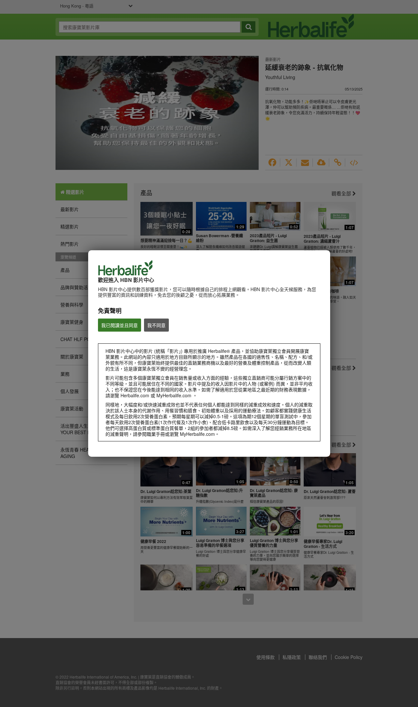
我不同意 (156, 325)
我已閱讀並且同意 (119, 325)
